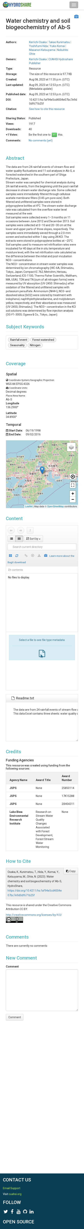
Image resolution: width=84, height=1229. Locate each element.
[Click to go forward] (20, 530)
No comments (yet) (41, 140)
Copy (72, 871)
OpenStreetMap (55, 506)
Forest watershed (43, 339)
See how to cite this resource (47, 109)
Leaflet (28, 506)
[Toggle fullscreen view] (73, 485)
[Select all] (10, 556)
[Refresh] (17, 556)
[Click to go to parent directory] (30, 530)
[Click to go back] (11, 530)
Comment (12, 966)
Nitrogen (35, 345)
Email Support (11, 1188)
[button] (42, 470)
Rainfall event (18, 339)
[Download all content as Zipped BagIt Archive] (46, 556)
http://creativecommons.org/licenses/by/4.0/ (34, 914)
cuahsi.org (15, 1194)
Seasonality (17, 345)
